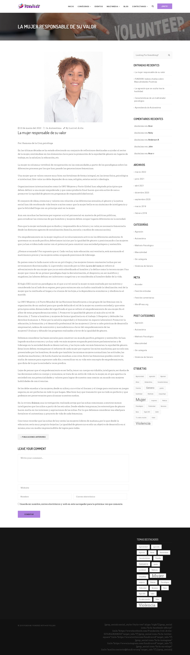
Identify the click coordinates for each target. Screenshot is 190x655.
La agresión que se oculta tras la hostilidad (149, 90)
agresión (152, 376)
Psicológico (139, 406)
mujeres (154, 400)
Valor (153, 418)
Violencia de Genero (144, 266)
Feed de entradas (143, 291)
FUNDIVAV (28, 626)
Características (163, 382)
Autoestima (55, 128)
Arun (150, 126)
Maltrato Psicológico (144, 245)
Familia (138, 388)
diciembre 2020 (142, 193)
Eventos (99, 6)
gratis (162, 388)
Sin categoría (141, 259)
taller (157, 412)
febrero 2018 (141, 213)
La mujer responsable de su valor (150, 72)
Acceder (139, 284)
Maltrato (150, 394)
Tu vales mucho (141, 418)
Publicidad (151, 406)
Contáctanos (139, 6)
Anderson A (153, 140)
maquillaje (162, 394)
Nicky (150, 133)
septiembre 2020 (143, 199)
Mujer (141, 399)
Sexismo (163, 406)
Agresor (163, 376)
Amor (137, 382)
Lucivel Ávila (76, 128)
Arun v (151, 153)
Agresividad (140, 376)
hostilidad (139, 394)
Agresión (139, 232)
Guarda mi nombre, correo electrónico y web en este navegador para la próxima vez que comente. (71, 504)
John (150, 146)
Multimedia (112, 6)
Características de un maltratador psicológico (150, 99)
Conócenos (83, 6)
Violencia (143, 423)
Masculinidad (141, 252)
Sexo (137, 412)
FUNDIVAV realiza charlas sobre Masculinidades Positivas (149, 80)
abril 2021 (139, 186)
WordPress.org (141, 304)
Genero (150, 388)
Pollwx (52, 626)
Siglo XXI (147, 412)
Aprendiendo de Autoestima (148, 108)
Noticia (164, 400)
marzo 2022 (140, 172)
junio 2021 (139, 179)
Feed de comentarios (144, 298)
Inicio (71, 6)
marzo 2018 (140, 206)
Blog (126, 6)
